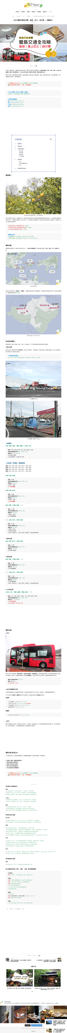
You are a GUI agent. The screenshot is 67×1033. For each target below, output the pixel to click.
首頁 (13, 16)
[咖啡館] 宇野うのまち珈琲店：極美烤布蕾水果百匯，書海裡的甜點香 (22, 844)
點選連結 (27, 225)
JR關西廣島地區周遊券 (16, 883)
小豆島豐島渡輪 (16, 453)
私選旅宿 (39, 11)
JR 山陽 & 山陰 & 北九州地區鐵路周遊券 (17, 887)
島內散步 (23, 11)
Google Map (20, 703)
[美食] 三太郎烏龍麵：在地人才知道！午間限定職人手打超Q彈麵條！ (22, 801)
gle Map (25, 701)
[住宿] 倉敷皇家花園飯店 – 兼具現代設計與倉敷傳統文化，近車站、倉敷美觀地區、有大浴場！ (27, 829)
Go (22, 701)
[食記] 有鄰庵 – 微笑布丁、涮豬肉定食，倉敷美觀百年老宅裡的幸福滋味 (22, 831)
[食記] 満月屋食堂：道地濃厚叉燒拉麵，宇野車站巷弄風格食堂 (20, 846)
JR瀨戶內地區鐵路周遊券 (14, 885)
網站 (25, 703)
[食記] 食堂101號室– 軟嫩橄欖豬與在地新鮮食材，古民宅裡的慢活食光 (22, 810)
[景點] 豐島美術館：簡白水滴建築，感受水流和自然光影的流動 (20, 808)
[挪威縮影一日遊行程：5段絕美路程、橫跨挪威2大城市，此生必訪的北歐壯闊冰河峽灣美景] (49, 1022)
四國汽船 (15, 483)
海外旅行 (17, 11)
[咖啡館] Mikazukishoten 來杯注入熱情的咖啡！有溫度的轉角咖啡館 (21, 792)
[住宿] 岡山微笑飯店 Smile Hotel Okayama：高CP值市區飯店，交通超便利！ (23, 820)
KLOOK (34, 895)
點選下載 (21, 679)
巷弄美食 (33, 11)
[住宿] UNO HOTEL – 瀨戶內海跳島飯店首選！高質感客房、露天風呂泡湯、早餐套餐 (25, 840)
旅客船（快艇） (25, 451)
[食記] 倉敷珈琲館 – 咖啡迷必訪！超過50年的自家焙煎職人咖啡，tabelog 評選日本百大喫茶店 (27, 835)
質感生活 (45, 11)
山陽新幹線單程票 (12, 888)
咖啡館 (28, 11)
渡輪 (20, 451)
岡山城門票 (11, 894)
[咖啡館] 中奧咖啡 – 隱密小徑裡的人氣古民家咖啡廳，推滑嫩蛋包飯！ (22, 794)
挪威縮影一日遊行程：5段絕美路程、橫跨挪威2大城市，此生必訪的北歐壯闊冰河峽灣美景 (59, 1023)
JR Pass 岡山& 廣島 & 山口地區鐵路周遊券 (20, 881)
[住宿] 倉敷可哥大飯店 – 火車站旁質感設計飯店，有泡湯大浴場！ (21, 828)
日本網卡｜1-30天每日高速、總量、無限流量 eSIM (22, 874)
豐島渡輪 (15, 527)
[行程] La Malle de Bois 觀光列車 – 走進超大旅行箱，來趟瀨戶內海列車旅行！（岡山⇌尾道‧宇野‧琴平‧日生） (31, 851)
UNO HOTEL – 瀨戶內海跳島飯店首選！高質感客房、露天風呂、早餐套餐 (24, 357)
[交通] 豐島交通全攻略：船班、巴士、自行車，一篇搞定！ (19, 806)
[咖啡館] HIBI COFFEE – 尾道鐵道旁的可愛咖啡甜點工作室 (19, 864)
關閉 (50, 139)
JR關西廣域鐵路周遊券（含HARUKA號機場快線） (22, 880)
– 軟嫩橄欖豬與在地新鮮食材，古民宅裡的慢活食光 (23, 238)
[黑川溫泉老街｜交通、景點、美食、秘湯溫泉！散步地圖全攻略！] (19, 978)
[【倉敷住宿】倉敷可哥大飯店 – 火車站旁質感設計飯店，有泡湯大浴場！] (49, 1031)
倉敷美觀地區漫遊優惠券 (16, 897)
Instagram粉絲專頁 (33, 83)
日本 (23, 16)
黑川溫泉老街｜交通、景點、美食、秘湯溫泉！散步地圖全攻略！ (19, 988)
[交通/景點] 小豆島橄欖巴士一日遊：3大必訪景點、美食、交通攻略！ (22, 799)
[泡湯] (8, 842)
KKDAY (28, 895)
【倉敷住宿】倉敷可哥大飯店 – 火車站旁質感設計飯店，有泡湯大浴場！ (59, 1030)
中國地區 (28, 16)
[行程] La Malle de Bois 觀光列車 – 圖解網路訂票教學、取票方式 (21, 853)
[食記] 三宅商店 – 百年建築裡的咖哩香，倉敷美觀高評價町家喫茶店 (21, 833)
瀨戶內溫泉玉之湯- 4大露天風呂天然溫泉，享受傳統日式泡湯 (23, 842)
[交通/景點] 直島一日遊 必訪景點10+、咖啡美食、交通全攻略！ (20, 791)
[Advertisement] (33, 121)
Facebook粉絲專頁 (24, 83)
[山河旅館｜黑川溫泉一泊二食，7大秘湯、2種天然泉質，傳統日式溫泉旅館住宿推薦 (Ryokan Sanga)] (47, 978)
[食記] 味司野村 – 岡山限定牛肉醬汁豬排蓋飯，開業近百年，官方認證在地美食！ (24, 822)
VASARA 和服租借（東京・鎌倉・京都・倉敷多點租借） (21, 902)
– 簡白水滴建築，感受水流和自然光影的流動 (21, 236)
